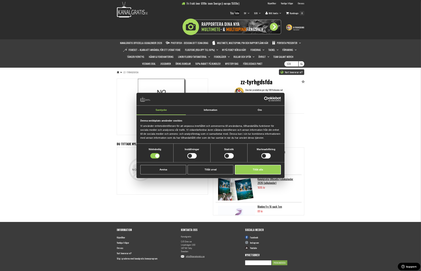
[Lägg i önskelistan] (303, 81)
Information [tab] (210, 109)
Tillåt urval (211, 169)
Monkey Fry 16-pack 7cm (270, 207)
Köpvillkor (121, 237)
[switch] (192, 156)
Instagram (254, 242)
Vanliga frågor (123, 242)
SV (245, 13)
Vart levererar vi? (293, 72)
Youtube (253, 248)
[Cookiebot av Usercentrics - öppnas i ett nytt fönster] (266, 99)
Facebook (254, 237)
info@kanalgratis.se (195, 256)
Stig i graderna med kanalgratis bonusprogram (137, 258)
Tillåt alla (258, 169)
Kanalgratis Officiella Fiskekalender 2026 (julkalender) (275, 181)
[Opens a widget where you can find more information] (409, 267)
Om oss (120, 248)
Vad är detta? (296, 30)
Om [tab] (260, 109)
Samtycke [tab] (161, 109)
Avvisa (163, 169)
